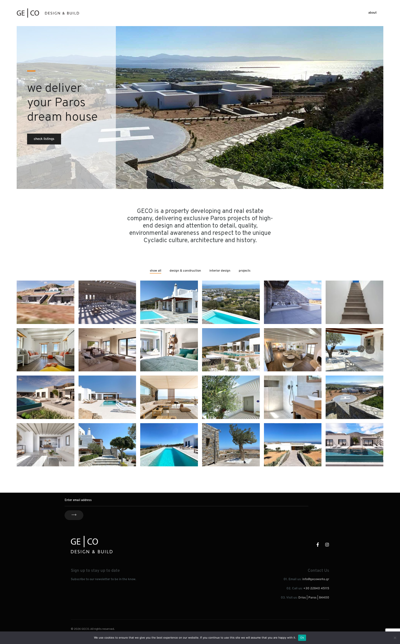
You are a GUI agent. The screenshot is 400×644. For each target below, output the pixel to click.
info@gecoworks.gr (315, 579)
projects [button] (244, 271)
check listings (44, 139)
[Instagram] (327, 544)
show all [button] (155, 271)
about (372, 13)
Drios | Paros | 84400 (313, 598)
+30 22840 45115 (316, 589)
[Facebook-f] (318, 544)
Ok (302, 637)
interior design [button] (219, 271)
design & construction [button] (185, 271)
